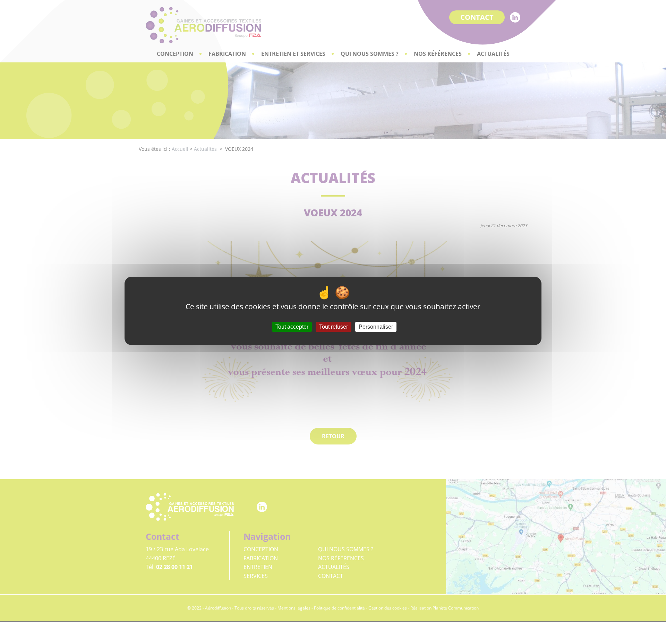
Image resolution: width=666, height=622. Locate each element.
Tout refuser (333, 327)
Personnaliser (376, 327)
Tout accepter (291, 327)
